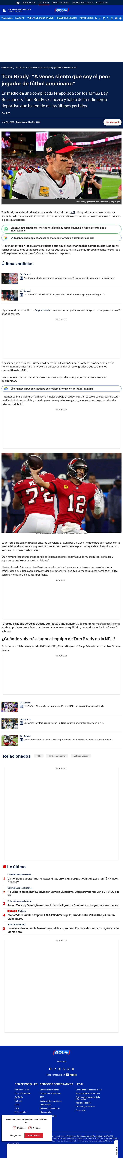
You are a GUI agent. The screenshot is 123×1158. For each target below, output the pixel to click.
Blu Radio (19, 1097)
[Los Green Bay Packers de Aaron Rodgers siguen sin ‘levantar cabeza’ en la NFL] (10, 723)
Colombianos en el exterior (20, 874)
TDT (42, 1097)
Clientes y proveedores (50, 1108)
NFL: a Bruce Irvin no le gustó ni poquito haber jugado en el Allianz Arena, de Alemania (68, 739)
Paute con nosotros (48, 1116)
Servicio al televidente (49, 1090)
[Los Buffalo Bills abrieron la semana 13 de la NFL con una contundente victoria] (10, 707)
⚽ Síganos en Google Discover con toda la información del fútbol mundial (52, 237)
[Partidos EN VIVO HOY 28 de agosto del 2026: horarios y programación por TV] (10, 295)
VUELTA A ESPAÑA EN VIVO (40, 18)
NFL (72, 212)
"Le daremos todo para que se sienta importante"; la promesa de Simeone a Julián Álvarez (69, 277)
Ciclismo (22, 911)
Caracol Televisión (22, 1094)
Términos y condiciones (85, 1107)
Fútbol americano (57, 756)
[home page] (18, 3)
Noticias (36, 1128)
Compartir (115, 122)
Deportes (21, 1128)
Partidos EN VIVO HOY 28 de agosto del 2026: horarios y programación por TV (64, 294)
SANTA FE (19, 18)
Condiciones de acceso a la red (89, 1090)
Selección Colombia (17, 924)
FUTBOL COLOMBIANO (91, 18)
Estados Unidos (81, 756)
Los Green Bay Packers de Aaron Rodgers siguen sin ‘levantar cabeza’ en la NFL (64, 722)
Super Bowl (42, 310)
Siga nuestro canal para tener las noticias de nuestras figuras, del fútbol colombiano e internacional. (58, 229)
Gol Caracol (44, 2)
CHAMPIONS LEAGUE (67, 18)
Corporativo (81, 1110)
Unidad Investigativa (60, 2)
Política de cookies (83, 1103)
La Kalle (18, 1101)
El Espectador (21, 1112)
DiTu (17, 1108)
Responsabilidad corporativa (88, 1094)
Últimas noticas (29, 2)
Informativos (102, 2)
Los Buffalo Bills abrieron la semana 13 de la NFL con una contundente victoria (64, 706)
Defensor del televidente (50, 1094)
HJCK (17, 1105)
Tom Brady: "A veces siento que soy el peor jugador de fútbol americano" (46, 68)
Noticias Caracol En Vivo (82, 2)
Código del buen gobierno (51, 1101)
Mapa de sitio (45, 1112)
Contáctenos (45, 1105)
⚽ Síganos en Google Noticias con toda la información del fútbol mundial (52, 388)
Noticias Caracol (22, 1090)
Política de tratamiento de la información (88, 1098)
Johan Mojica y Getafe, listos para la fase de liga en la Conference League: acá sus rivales (63, 905)
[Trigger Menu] (4, 10)
